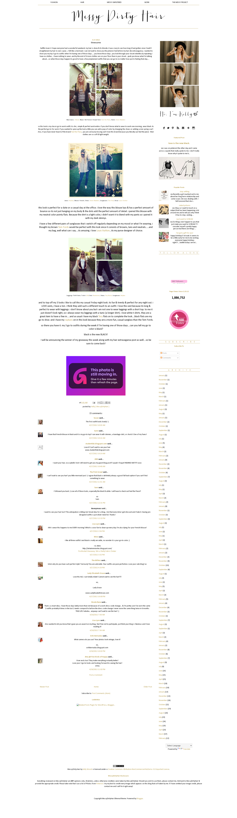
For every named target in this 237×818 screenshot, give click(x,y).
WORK (146, 2)
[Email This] (98, 402)
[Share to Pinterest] (109, 402)
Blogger (140, 799)
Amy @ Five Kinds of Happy (96, 657)
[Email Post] (94, 403)
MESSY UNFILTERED (114, 2)
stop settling (184, 192)
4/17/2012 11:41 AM (97, 482)
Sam (96, 488)
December (163, 422)
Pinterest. (100, 784)
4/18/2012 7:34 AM (97, 630)
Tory (100, 316)
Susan (96, 418)
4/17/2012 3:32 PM (97, 555)
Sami (96, 431)
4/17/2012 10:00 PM (97, 597)
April (160, 494)
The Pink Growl (96, 472)
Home (96, 687)
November (163, 380)
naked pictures (184, 205)
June (160, 388)
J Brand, (77, 120)
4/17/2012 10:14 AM (97, 438)
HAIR (82, 2)
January (162, 376)
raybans (69, 320)
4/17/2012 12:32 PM (97, 518)
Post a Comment (95, 675)
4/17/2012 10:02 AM (97, 425)
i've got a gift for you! (184, 233)
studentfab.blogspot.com (96, 444)
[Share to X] (104, 402)
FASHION (54, 2)
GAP (87, 295)
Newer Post (44, 687)
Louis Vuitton (123, 200)
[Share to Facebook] (106, 402)
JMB (96, 459)
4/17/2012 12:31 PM (97, 503)
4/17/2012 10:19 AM (97, 454)
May (160, 393)
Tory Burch (108, 295)
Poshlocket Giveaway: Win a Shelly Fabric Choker (97, 551)
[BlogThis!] (101, 402)
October (162, 384)
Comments (166, 358)
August (161, 409)
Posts (164, 353)
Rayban (123, 295)
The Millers (96, 560)
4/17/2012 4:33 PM (97, 568)
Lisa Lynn (96, 524)
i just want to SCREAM (184, 219)
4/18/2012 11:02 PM (97, 669)
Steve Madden (120, 120)
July (160, 439)
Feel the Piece (105, 120)
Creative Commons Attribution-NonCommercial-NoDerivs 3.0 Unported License (138, 769)
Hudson (71, 200)
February (162, 401)
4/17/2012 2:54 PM (97, 531)
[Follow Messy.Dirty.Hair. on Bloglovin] (179, 283)
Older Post (148, 687)
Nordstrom (96, 295)
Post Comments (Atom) (101, 693)
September (163, 430)
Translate (186, 749)
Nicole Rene (96, 602)
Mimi (96, 537)
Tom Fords (63, 227)
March (161, 397)
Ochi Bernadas (96, 636)
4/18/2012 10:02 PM (97, 651)
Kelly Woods (87, 769)
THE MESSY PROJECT (180, 2)
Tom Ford (111, 200)
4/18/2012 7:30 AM (97, 615)
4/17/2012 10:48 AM (97, 466)
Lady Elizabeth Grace (96, 573)
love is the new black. (179, 143)
